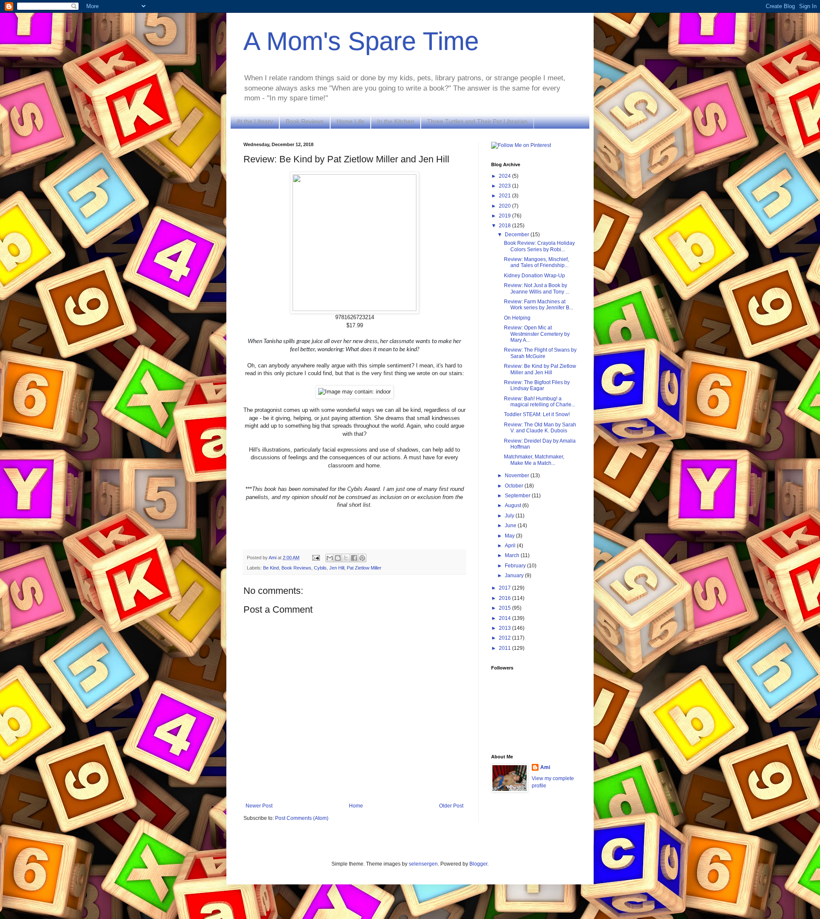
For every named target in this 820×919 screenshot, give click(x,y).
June (511, 525)
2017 (505, 588)
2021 (505, 196)
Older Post (451, 806)
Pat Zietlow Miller (364, 567)
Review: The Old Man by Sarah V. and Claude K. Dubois (540, 428)
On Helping (517, 318)
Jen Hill (336, 567)
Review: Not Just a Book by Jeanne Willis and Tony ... (536, 288)
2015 (505, 608)
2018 (505, 226)
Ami (545, 767)
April (511, 546)
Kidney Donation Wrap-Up (534, 276)
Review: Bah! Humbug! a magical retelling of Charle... (539, 402)
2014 (505, 618)
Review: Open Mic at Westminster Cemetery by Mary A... (537, 334)
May (510, 536)
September (518, 496)
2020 (505, 206)
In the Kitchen (395, 121)
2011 (505, 648)
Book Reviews (305, 121)
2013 (505, 628)
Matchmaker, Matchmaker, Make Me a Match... (534, 460)
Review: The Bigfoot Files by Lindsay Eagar (537, 385)
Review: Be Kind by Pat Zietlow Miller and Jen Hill (540, 369)
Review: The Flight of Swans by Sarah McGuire (540, 353)
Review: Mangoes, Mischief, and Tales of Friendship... (536, 262)
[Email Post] (315, 557)
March (513, 555)
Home (356, 806)
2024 (505, 176)
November (517, 476)
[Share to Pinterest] (362, 558)
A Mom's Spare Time (361, 41)
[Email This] (329, 558)
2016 (505, 598)
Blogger (478, 864)
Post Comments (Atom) (301, 818)
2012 (505, 638)
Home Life (350, 121)
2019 (505, 216)
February (516, 566)
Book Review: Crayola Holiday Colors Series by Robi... (539, 246)
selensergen (423, 864)
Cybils (320, 567)
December (517, 235)
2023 (505, 186)
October (514, 486)
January (515, 575)
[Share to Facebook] (354, 558)
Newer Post (259, 806)
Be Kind (271, 567)
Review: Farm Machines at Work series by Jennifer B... (538, 305)
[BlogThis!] (338, 558)
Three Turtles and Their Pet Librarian (477, 121)
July (510, 516)
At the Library (255, 121)
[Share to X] (346, 558)
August (513, 505)
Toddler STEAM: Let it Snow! (537, 414)
